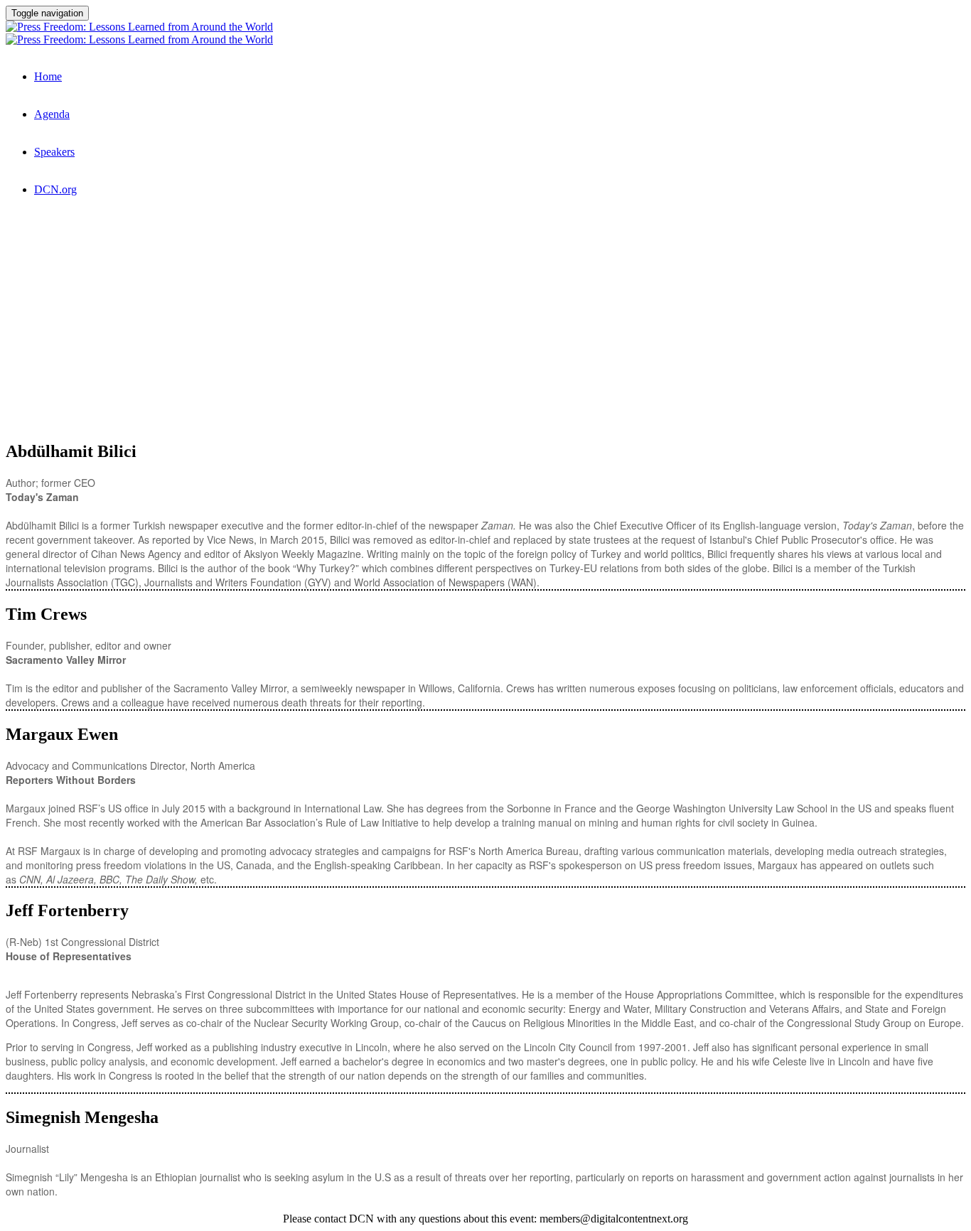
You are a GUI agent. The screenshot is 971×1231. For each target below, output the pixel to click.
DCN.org (55, 189)
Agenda (52, 114)
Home (48, 76)
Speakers (54, 152)
